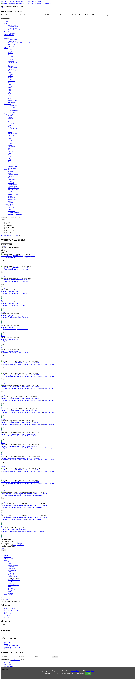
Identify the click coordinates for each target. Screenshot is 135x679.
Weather (10, 202)
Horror (10, 77)
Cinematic (11, 58)
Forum (6, 644)
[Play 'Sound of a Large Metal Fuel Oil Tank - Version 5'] (67, 417)
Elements (10, 209)
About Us (7, 22)
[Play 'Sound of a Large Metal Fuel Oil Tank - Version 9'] (67, 370)
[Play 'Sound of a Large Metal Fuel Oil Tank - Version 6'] (67, 405)
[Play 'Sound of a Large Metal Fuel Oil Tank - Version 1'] (67, 489)
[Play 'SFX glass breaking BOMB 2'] (67, 275)
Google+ (7, 612)
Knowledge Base (9, 649)
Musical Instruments (14, 189)
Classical (10, 59)
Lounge (10, 86)
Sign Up (8, 18)
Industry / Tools (12, 186)
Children (10, 56)
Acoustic (10, 49)
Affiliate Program (9, 33)
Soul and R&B (12, 100)
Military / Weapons (13, 188)
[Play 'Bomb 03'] (67, 334)
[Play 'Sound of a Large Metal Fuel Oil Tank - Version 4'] (67, 429)
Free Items (11, 46)
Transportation (12, 199)
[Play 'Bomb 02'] (67, 346)
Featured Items (12, 39)
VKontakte (7, 615)
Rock (9, 99)
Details (3, 264)
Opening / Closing (13, 212)
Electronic (11, 69)
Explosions (11, 211)
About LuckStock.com (11, 645)
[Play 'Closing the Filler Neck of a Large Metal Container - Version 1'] (67, 524)
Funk (9, 72)
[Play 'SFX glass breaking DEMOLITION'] (67, 263)
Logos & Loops (9, 114)
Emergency (11, 178)
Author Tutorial (12, 28)
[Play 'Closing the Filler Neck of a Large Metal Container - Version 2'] (67, 512)
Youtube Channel (9, 614)
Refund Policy (8, 666)
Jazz (9, 82)
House (10, 79)
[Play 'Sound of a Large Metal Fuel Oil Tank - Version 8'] (67, 382)
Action (10, 51)
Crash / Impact (12, 207)
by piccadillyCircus (29, 256)
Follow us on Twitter (10, 609)
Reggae (10, 95)
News (9, 89)
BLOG (12, 35)
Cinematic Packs (13, 112)
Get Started (7, 31)
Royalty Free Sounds (13, 235)
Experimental (12, 71)
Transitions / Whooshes (15, 214)
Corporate (11, 61)
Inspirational (11, 81)
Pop (9, 92)
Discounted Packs (13, 107)
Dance (10, 64)
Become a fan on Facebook (12, 610)
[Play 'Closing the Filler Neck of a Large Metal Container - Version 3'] (67, 501)
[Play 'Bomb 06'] (67, 298)
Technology (11, 197)
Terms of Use (8, 663)
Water (9, 201)
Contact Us (7, 642)
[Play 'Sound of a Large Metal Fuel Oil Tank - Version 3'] (67, 441)
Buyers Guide (12, 25)
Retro (9, 97)
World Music (12, 102)
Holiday (10, 76)
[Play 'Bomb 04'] (67, 322)
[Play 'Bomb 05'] (67, 310)
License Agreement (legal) (12, 647)
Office (10, 193)
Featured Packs (12, 109)
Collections (7, 104)
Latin (9, 84)
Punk (9, 94)
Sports (10, 196)
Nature (10, 191)
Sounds (6, 170)
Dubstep (10, 66)
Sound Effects (8, 204)
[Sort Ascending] (17, 545)
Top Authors (11, 44)
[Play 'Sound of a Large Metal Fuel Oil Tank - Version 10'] (67, 477)
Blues (9, 54)
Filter (2, 548)
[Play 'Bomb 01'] (67, 358)
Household (11, 183)
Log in (3, 18)
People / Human (12, 184)
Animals (10, 171)
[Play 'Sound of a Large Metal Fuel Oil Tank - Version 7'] (67, 394)
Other (9, 90)
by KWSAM (35, 363)
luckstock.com (15, 660)
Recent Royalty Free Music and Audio (19, 43)
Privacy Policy (8, 664)
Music (6, 48)
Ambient (10, 53)
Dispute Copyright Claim (15, 30)
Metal (9, 87)
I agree (88, 673)
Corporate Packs (13, 110)
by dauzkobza (22, 529)
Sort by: (3, 545)
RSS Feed (7, 617)
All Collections (12, 105)
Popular (6, 38)
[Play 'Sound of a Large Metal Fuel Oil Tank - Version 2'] (67, 453)
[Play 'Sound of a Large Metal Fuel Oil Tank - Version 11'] (67, 465)
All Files (3, 235)
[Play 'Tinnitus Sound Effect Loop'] (67, 536)
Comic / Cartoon (13, 174)
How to (6, 23)
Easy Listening (12, 67)
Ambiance (11, 206)
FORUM (7, 35)
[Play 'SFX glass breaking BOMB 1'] (67, 286)
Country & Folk (12, 62)
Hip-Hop (10, 74)
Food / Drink (12, 179)
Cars (9, 173)
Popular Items (12, 41)
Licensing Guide (13, 26)
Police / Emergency (13, 194)
